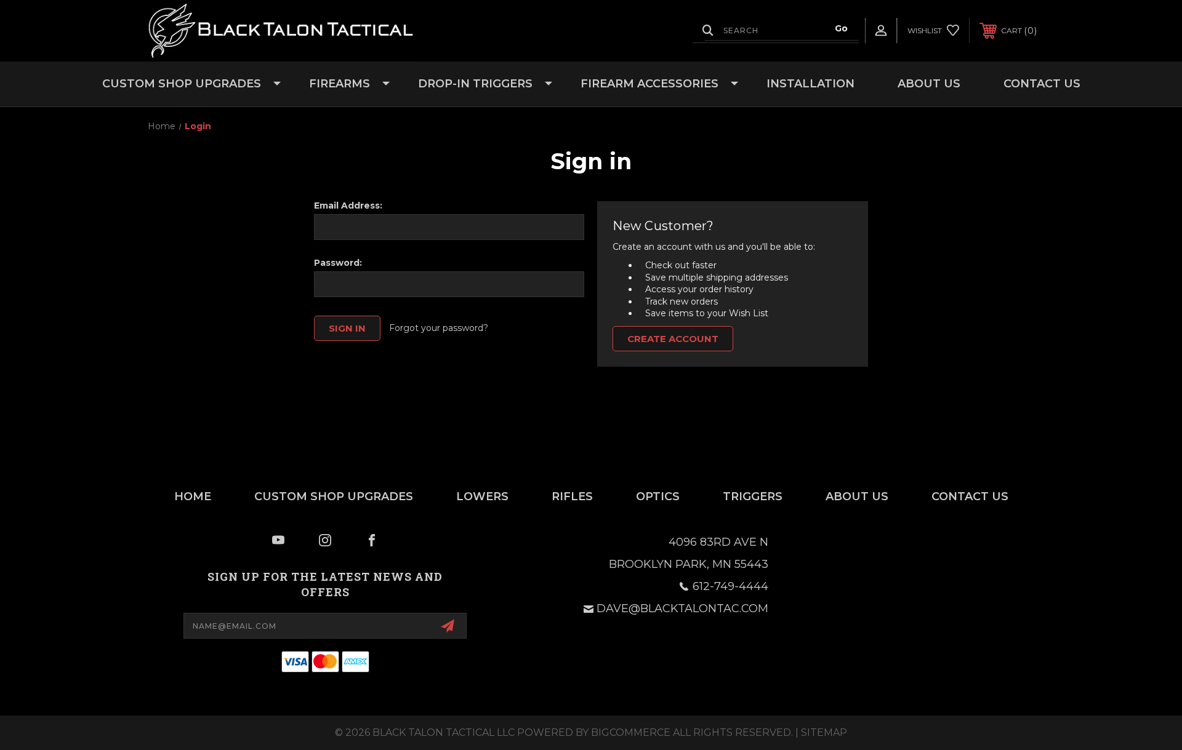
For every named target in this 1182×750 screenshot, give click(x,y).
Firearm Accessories (649, 83)
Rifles (572, 496)
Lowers (482, 496)
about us (857, 496)
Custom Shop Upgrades (181, 83)
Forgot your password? (438, 327)
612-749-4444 (730, 586)
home (192, 496)
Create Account (672, 339)
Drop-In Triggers (475, 83)
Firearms (339, 83)
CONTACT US (1041, 83)
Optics (658, 496)
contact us (969, 496)
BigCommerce (630, 732)
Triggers (752, 496)
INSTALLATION (810, 83)
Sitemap (824, 732)
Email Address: (348, 205)
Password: (338, 262)
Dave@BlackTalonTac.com (682, 608)
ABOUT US (929, 83)
